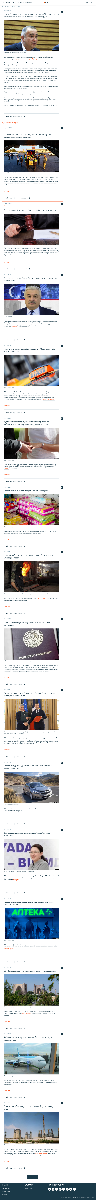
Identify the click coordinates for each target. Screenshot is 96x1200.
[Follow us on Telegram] (53, 1189)
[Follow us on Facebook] (56, 1189)
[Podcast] (74, 1189)
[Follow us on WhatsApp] (63, 1189)
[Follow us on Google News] (70, 1189)
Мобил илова (28, 1188)
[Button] (10, 117)
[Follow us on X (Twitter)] (67, 1189)
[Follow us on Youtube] (49, 1189)
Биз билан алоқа (6, 1191)
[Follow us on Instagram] (60, 1189)
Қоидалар (4, 1194)
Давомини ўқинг (32, 1177)
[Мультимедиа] (91, 3)
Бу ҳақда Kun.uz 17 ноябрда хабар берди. (26, 59)
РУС (87, 2)
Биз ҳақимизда (6, 1188)
